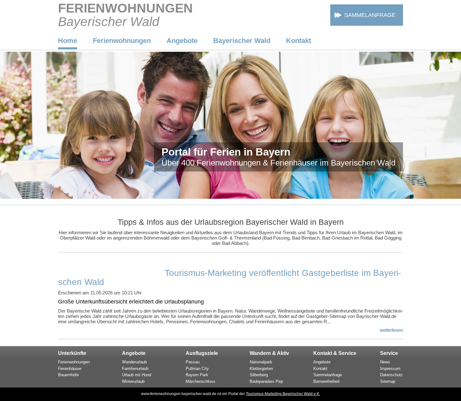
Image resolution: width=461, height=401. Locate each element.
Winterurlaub (133, 381)
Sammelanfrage (369, 15)
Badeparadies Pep (266, 381)
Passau (192, 362)
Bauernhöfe (68, 374)
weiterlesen (391, 330)
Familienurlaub (135, 368)
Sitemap (387, 381)
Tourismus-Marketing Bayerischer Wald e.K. (283, 394)
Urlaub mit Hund (136, 374)
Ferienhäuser (70, 368)
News (385, 362)
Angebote (182, 41)
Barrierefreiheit (326, 381)
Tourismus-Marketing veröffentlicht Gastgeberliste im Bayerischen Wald (229, 277)
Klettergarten (261, 368)
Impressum (390, 368)
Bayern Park (197, 374)
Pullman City (197, 368)
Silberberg (259, 374)
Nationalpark (261, 362)
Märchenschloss (200, 381)
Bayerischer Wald (241, 41)
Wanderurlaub (134, 362)
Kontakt (298, 41)
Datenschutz (391, 374)
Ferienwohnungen (122, 41)
